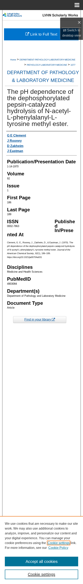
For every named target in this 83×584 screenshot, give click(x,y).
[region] (41, 550)
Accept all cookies (42, 561)
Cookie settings (59, 543)
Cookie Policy (58, 547)
